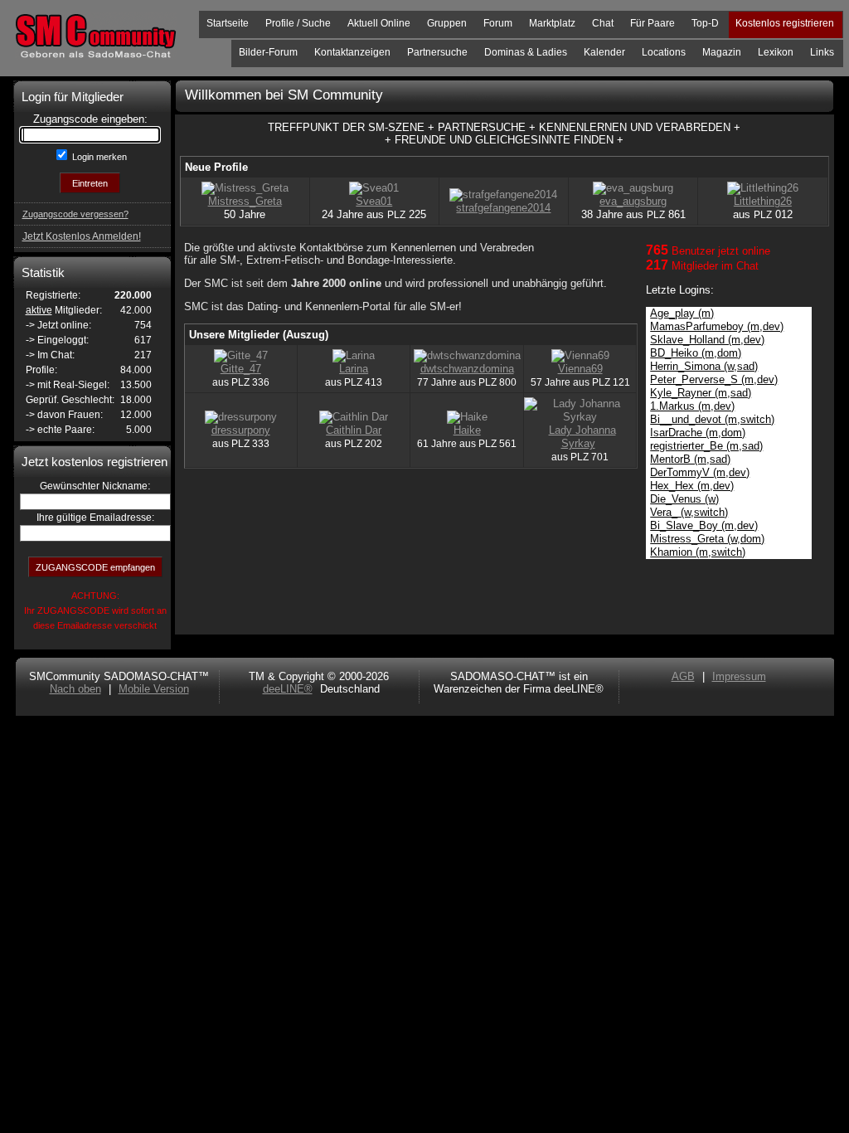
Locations (664, 52)
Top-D (705, 23)
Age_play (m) (682, 313)
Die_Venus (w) (684, 499)
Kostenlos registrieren (784, 23)
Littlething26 (763, 201)
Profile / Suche (298, 23)
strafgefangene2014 (503, 208)
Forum (497, 23)
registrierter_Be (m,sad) (706, 446)
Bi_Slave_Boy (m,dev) (704, 525)
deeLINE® (288, 689)
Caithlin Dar (353, 430)
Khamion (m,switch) (697, 552)
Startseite (227, 23)
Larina (353, 368)
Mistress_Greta (245, 201)
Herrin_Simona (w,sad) (704, 366)
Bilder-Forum (268, 52)
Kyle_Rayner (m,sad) (700, 393)
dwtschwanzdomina (467, 368)
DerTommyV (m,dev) (700, 472)
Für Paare (652, 23)
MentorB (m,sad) (690, 459)
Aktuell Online (378, 23)
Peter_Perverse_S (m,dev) (714, 379)
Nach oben (75, 689)
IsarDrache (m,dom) (697, 432)
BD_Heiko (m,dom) (695, 353)
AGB (683, 676)
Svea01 (374, 201)
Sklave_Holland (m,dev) (707, 339)
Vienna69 (580, 368)
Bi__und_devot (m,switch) (712, 419)
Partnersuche (437, 52)
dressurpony (240, 430)
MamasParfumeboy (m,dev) (717, 326)
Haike (467, 430)
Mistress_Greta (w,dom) (707, 538)
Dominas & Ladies (525, 52)
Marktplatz (552, 23)
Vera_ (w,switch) (689, 512)
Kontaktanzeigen (352, 52)
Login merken (98, 157)
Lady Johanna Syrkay (582, 437)
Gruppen (447, 23)
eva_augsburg (633, 201)
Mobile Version (154, 689)
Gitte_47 (241, 368)
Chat (603, 23)
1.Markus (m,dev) (692, 406)
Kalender (604, 52)
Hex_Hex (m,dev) (692, 485)
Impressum (739, 676)
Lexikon (775, 52)
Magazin (721, 52)
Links (822, 52)
